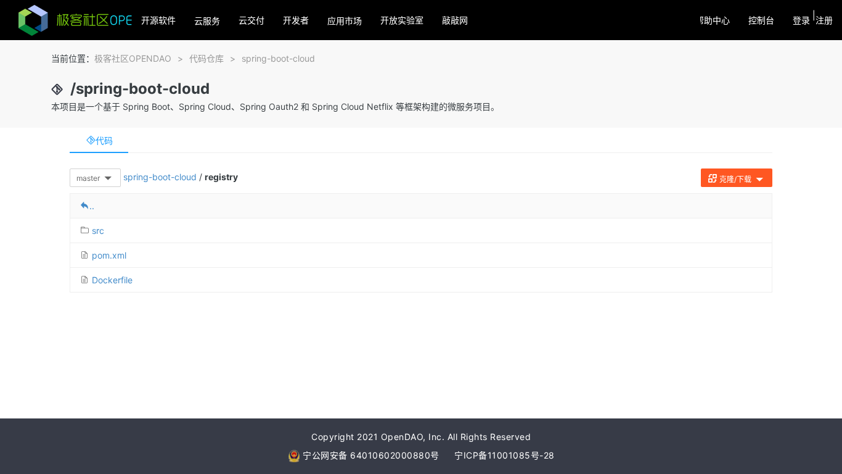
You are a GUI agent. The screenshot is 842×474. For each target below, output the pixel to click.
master (89, 178)
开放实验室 (401, 20)
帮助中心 (712, 20)
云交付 (251, 20)
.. (91, 206)
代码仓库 (206, 58)
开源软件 (158, 20)
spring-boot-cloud (278, 58)
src (98, 230)
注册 (824, 20)
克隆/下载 (735, 179)
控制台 (761, 20)
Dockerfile (112, 280)
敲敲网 (455, 20)
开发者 (296, 20)
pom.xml (109, 255)
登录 (801, 20)
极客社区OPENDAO (132, 58)
